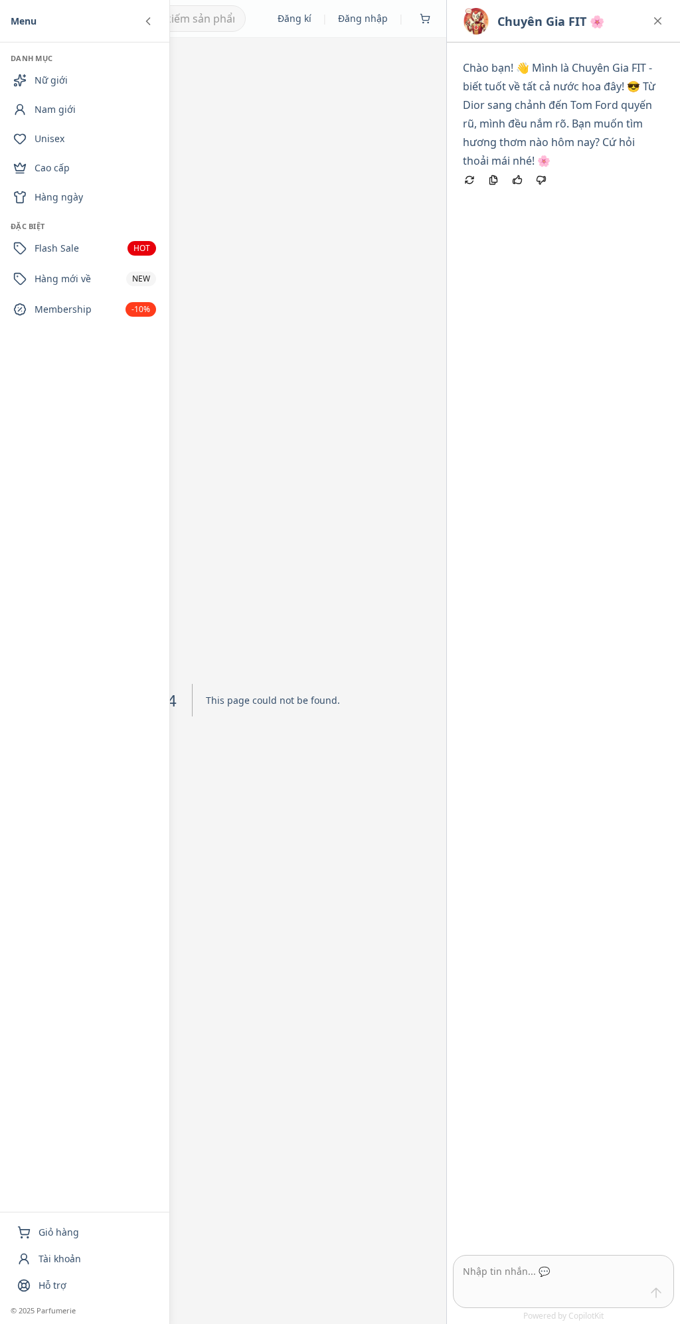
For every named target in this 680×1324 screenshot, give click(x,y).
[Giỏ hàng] (425, 18)
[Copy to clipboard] (493, 180)
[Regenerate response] (469, 180)
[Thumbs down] (541, 180)
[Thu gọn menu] (148, 21)
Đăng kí (294, 18)
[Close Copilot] (657, 21)
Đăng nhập (363, 18)
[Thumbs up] (517, 180)
